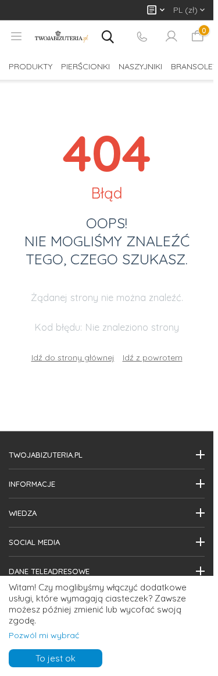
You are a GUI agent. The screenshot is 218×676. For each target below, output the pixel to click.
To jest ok (55, 658)
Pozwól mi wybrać (44, 635)
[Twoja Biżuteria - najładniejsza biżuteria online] (61, 36)
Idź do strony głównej (73, 357)
